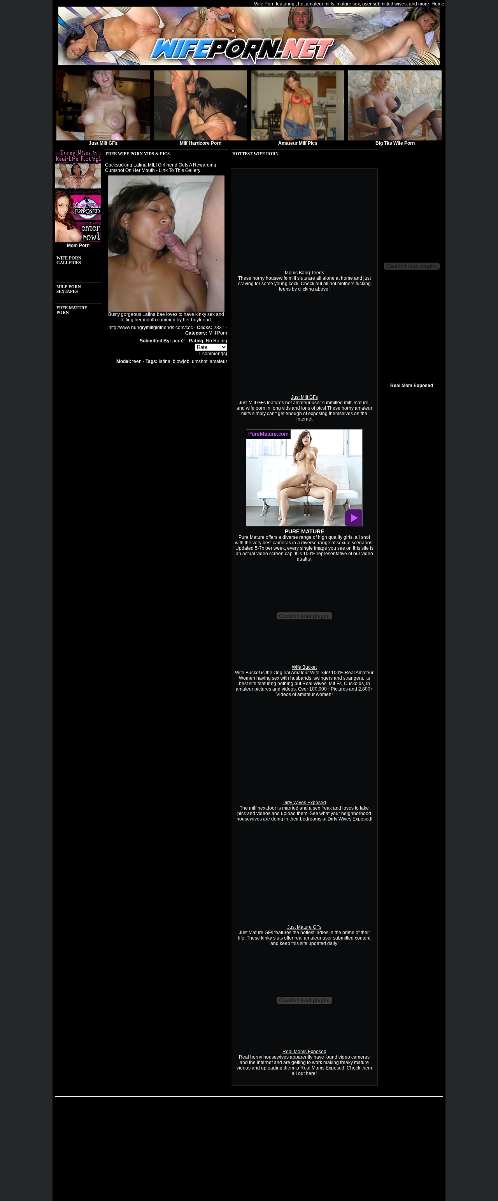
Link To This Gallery (179, 170)
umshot (199, 361)
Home (437, 4)
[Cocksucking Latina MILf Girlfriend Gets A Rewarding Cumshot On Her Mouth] (166, 310)
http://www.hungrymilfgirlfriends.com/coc (151, 327)
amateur (218, 361)
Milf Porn (218, 333)
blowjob (181, 361)
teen (137, 361)
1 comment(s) (212, 353)
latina (164, 361)
